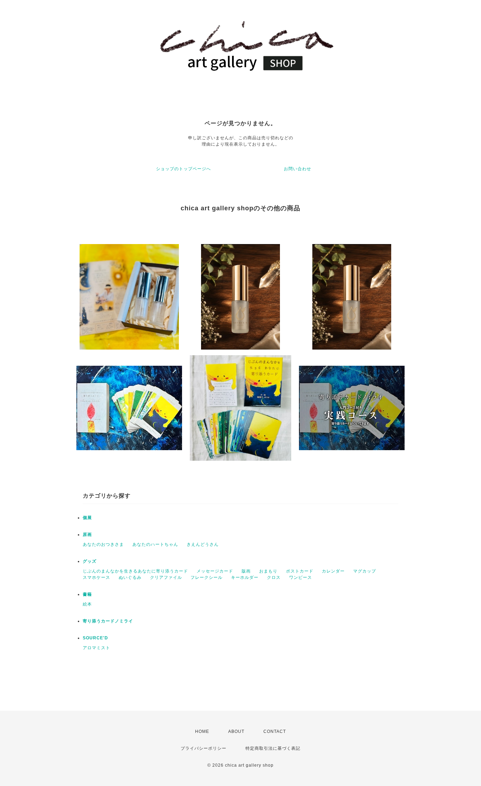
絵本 (87, 604)
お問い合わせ (297, 168)
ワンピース (300, 577)
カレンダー (333, 571)
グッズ (89, 561)
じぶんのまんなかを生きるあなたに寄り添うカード (135, 571)
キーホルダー (244, 577)
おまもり (268, 571)
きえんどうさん (203, 544)
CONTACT (274, 731)
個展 (87, 517)
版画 (246, 571)
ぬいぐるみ (130, 577)
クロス (274, 577)
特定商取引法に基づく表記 (272, 748)
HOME (202, 731)
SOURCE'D (95, 637)
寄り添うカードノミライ (108, 621)
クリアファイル (166, 577)
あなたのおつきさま (103, 544)
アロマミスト (96, 647)
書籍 (87, 594)
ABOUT (236, 731)
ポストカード (299, 571)
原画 (87, 534)
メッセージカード (214, 571)
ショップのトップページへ (183, 168)
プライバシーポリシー (203, 748)
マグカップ (364, 571)
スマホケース (96, 577)
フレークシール (206, 577)
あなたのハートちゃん (155, 544)
